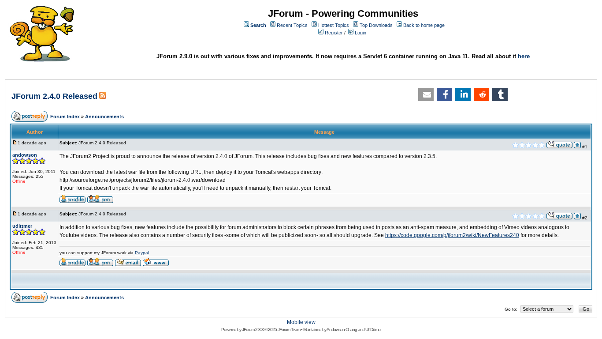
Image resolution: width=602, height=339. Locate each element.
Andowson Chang (342, 329)
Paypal (142, 252)
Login (360, 32)
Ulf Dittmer (373, 329)
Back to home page (424, 25)
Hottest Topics (333, 25)
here (524, 56)
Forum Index (65, 116)
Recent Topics (292, 25)
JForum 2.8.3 (253, 329)
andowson (24, 155)
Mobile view (301, 322)
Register (334, 32)
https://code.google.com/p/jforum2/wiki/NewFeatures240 (452, 235)
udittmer (22, 226)
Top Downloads (376, 25)
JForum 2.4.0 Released (54, 96)
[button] (426, 94)
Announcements (104, 116)
